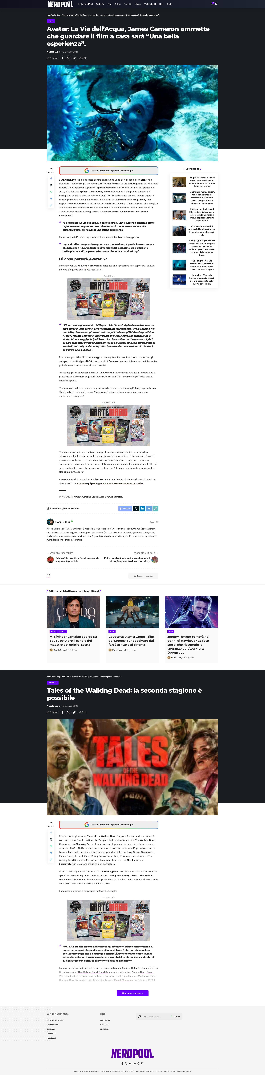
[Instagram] (157, 522)
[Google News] (134, 1064)
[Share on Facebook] (62, 58)
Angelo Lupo (53, 51)
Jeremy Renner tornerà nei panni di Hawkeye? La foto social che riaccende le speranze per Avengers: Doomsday (188, 644)
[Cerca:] (156, 1016)
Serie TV (62, 631)
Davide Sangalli (60, 650)
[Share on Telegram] (51, 198)
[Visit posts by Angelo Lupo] (50, 521)
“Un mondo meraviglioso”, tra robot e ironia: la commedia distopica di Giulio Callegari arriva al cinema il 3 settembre (202, 198)
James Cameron (115, 497)
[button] (216, 4)
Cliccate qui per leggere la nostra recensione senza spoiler (110, 483)
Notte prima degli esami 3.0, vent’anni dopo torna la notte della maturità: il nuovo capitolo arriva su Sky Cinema (201, 215)
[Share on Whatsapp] (51, 192)
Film (51, 21)
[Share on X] (68, 58)
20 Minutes (80, 265)
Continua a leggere (132, 993)
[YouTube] (130, 1064)
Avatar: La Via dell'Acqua (94, 497)
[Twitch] (142, 1064)
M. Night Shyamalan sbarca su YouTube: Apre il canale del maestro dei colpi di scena (73, 640)
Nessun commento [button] (145, 576)
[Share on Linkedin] (142, 508)
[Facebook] (122, 1064)
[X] (126, 1064)
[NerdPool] (60, 4)
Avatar (77, 497)
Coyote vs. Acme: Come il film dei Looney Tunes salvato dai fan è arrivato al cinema (131, 640)
